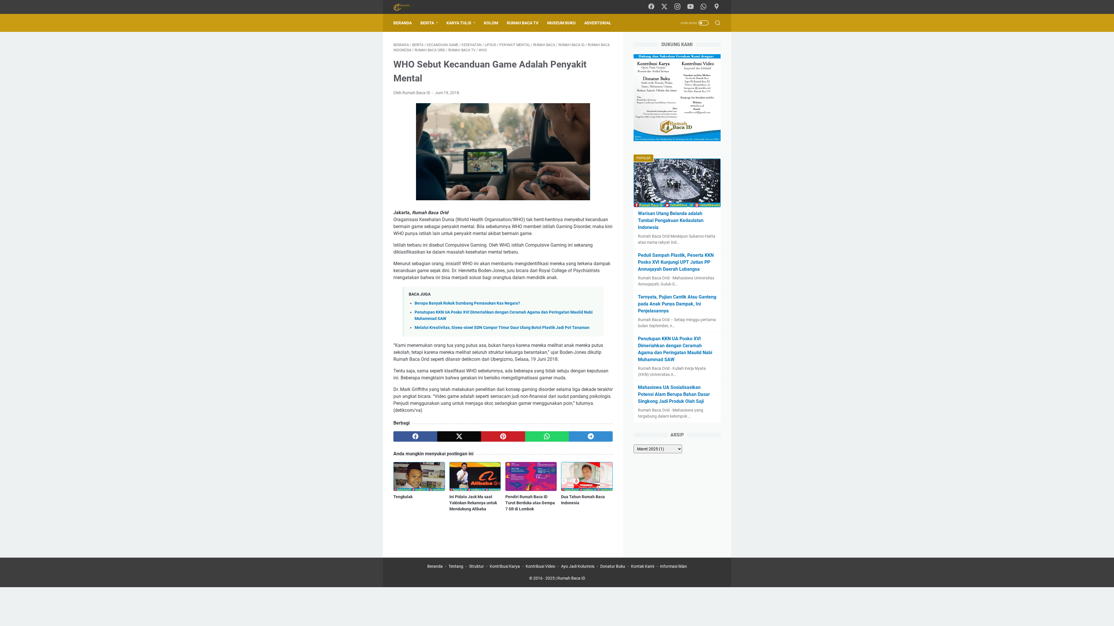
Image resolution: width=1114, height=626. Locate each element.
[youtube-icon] (690, 7)
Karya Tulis (458, 23)
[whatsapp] (547, 436)
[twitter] (459, 436)
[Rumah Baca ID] (406, 7)
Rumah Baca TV (522, 23)
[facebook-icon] (651, 7)
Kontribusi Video (540, 566)
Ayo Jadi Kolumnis (577, 566)
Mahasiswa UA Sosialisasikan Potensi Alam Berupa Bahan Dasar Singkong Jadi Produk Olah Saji (674, 394)
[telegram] (591, 436)
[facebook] (415, 436)
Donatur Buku (612, 566)
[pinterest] (503, 436)
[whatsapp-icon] (703, 7)
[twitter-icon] (664, 7)
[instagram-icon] (677, 7)
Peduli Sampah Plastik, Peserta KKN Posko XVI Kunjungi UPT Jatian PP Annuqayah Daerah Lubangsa (676, 262)
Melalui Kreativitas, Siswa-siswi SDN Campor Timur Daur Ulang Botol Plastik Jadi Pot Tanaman (502, 327)
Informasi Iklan (673, 566)
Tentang (456, 566)
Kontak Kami (642, 566)
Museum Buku (561, 23)
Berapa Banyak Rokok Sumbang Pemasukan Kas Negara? (467, 303)
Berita (427, 23)
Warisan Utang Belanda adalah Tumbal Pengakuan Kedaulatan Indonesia (671, 220)
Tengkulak (403, 496)
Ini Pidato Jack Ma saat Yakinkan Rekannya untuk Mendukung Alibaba (473, 502)
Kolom (491, 23)
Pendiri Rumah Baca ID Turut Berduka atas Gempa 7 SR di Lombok (530, 502)
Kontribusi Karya (505, 566)
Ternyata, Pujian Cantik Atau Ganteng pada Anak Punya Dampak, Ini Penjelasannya (677, 304)
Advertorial (597, 23)
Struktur (476, 566)
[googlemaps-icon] (716, 7)
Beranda (402, 23)
